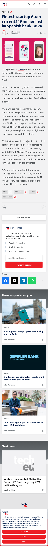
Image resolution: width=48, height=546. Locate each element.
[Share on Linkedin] (24, 280)
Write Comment (24, 217)
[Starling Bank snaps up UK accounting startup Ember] (24, 311)
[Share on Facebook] (6, 280)
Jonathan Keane (10, 490)
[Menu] (45, 4)
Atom (21, 69)
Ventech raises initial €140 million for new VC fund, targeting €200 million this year (23, 482)
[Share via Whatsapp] (32, 280)
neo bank (18, 192)
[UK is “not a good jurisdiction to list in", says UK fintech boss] (24, 403)
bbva (5, 192)
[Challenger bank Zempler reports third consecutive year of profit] (24, 357)
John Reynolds (9, 339)
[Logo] (6, 4)
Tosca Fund (7, 197)
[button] (24, 51)
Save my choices (24, 265)
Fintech (5, 12)
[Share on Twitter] (15, 280)
